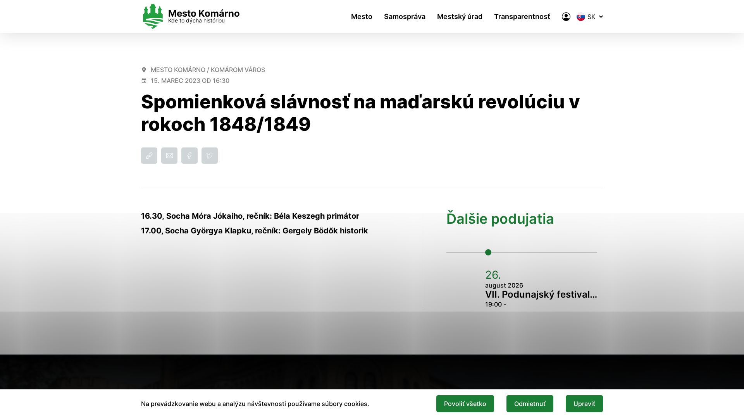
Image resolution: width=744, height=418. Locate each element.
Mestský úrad (459, 16)
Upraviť (584, 404)
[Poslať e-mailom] (169, 155)
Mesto (361, 16)
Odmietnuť (530, 404)
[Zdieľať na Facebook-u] (189, 155)
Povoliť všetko (465, 404)
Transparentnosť (522, 16)
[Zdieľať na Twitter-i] (210, 155)
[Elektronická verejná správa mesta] (566, 16)
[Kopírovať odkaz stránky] (149, 155)
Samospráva (404, 16)
